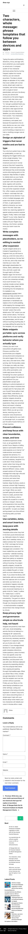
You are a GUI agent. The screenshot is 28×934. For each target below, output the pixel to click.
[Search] (20, 818)
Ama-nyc (6, 2)
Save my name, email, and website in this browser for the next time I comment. (15, 780)
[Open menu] (14, 11)
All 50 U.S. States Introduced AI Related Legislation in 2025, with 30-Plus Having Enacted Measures (14, 830)
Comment (6, 735)
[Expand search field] (23, 6)
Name (5, 754)
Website (5, 770)
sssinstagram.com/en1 (10, 293)
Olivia (10, 710)
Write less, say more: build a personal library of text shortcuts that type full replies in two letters (15, 871)
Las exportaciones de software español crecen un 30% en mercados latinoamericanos (14, 841)
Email (5, 762)
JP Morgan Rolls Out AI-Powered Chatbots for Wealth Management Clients (15, 850)
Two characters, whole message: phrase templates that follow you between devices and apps (15, 860)
